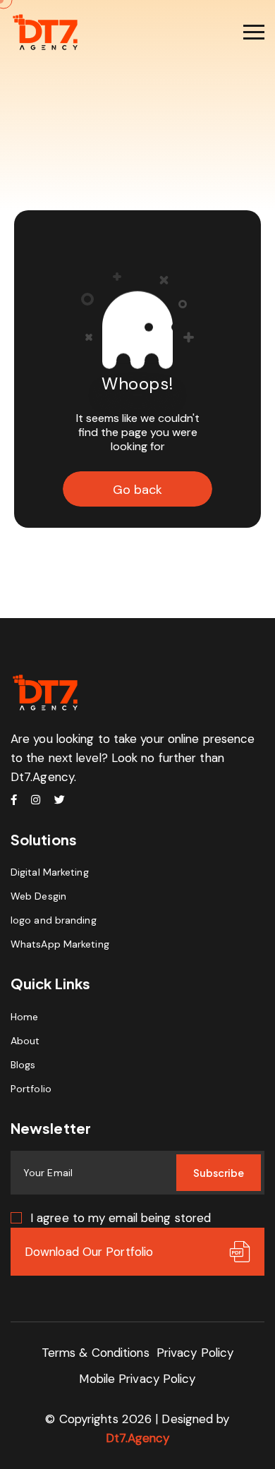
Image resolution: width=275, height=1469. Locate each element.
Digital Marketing (50, 872)
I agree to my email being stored (120, 1218)
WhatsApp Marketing (60, 944)
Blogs (23, 1064)
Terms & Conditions (95, 1352)
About (25, 1040)
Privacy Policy (195, 1352)
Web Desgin (38, 896)
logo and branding (54, 920)
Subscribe (218, 1172)
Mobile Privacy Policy (137, 1378)
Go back (137, 489)
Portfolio (31, 1088)
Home (24, 1016)
